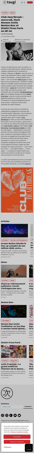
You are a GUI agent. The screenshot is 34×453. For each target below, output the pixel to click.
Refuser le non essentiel (17, 442)
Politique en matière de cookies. (19, 432)
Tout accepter (17, 437)
